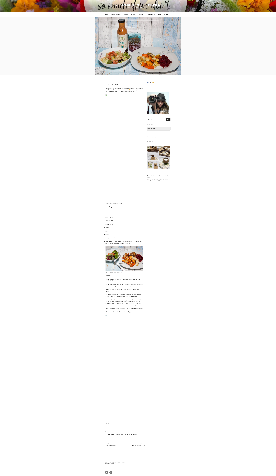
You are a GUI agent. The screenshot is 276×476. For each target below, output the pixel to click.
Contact (166, 14)
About (159, 14)
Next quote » (150, 141)
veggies (127, 434)
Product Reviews (115, 14)
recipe (118, 434)
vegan (122, 434)
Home (106, 14)
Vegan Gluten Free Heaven (138, 5)
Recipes (125, 14)
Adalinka (121, 82)
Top (272, 472)
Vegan (120, 431)
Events (133, 14)
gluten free (111, 434)
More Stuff (140, 14)
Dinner (110, 431)
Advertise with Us (150, 14)
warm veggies (135, 434)
